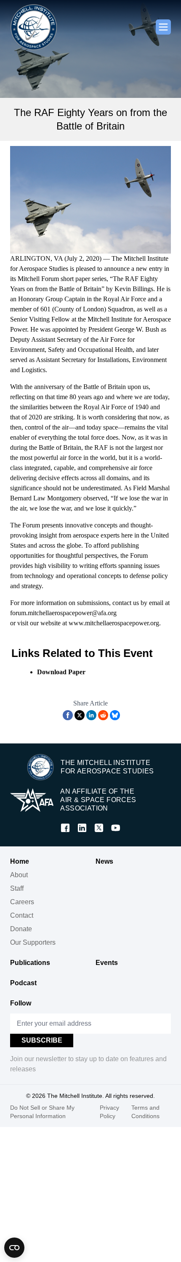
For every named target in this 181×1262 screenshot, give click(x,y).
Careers (22, 901)
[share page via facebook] (68, 715)
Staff (17, 888)
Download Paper (61, 672)
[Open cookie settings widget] (14, 1248)
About (19, 874)
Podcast (23, 982)
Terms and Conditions (145, 1111)
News (104, 861)
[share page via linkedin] (91, 715)
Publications (30, 962)
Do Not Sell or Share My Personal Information (42, 1111)
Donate (21, 928)
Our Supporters (33, 942)
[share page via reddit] (103, 715)
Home (19, 861)
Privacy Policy (109, 1111)
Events (107, 962)
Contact (21, 915)
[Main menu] (163, 27)
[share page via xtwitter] (80, 715)
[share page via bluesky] (115, 715)
